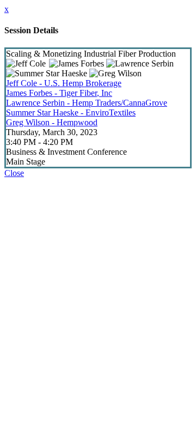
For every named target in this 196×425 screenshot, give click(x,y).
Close (14, 173)
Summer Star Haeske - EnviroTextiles (71, 112)
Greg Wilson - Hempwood (51, 122)
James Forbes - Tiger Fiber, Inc (59, 93)
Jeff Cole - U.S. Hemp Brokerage (63, 83)
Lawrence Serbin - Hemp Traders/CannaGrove (86, 102)
